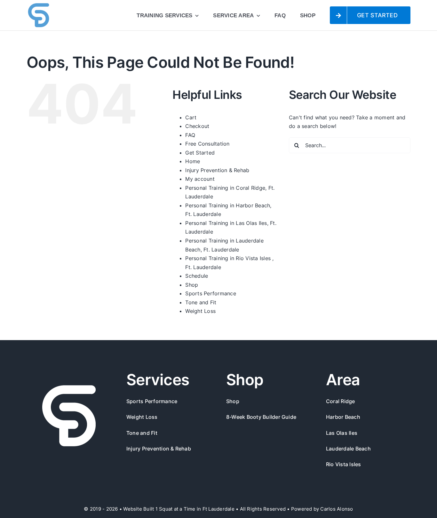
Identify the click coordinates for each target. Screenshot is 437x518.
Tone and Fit (200, 302)
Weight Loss (200, 311)
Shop (191, 285)
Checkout (197, 126)
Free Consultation (207, 143)
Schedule (196, 276)
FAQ (190, 135)
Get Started (200, 152)
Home (192, 161)
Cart (190, 117)
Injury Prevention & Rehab (217, 170)
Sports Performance (210, 293)
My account (199, 179)
